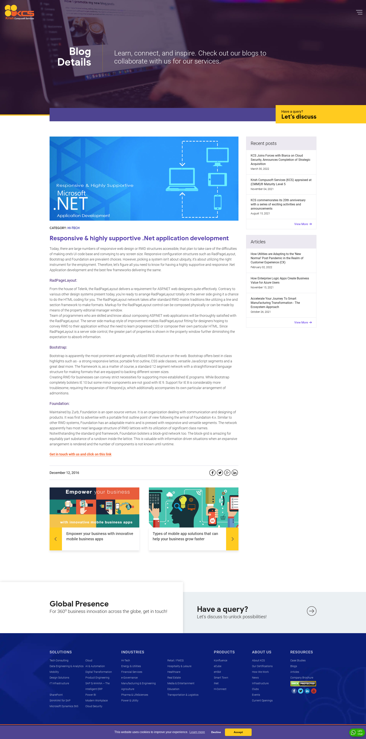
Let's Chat (360, 732)
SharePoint (56, 694)
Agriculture (127, 689)
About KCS (258, 660)
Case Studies (298, 660)
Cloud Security (93, 706)
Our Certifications (262, 666)
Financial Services (131, 671)
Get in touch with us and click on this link (81, 454)
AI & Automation (95, 666)
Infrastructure (260, 683)
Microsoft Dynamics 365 (64, 706)
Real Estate (174, 677)
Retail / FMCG (175, 660)
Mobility (54, 671)
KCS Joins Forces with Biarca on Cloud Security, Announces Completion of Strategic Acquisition (280, 160)
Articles (294, 671)
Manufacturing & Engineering (138, 683)
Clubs (255, 689)
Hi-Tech (125, 660)
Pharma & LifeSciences (134, 694)
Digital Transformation (98, 671)
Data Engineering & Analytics (66, 666)
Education (173, 689)
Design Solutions (59, 677)
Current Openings (262, 700)
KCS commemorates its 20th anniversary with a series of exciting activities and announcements (278, 204)
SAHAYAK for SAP (60, 700)
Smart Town (221, 677)
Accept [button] (238, 732)
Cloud (88, 660)
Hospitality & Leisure (179, 666)
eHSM (217, 671)
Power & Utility (129, 700)
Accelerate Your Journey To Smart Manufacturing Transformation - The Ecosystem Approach (275, 303)
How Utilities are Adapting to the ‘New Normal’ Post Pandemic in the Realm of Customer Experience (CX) (277, 258)
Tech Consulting (59, 660)
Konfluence (220, 660)
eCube (217, 666)
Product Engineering (97, 677)
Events (256, 694)
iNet (216, 683)
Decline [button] (216, 732)
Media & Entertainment (180, 683)
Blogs (293, 666)
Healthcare (173, 671)
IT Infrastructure (59, 683)
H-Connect (220, 689)
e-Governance (129, 677)
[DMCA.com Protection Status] (303, 683)
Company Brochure (301, 677)
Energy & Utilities (131, 666)
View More (301, 224)
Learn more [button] (197, 732)
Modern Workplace (96, 700)
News (255, 677)
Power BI (90, 694)
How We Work (260, 671)
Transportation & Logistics (182, 694)
